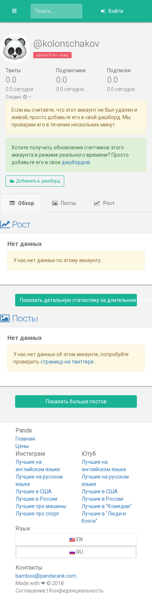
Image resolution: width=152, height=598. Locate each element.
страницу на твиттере (67, 362)
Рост (108, 203)
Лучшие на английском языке (37, 465)
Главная (25, 439)
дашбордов (76, 162)
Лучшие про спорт (37, 514)
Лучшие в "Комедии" (107, 506)
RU (79, 552)
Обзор (25, 203)
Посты (68, 203)
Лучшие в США (33, 491)
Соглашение (30, 591)
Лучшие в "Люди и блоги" (104, 517)
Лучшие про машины (40, 506)
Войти (115, 11)
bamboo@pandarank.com (45, 576)
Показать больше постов (76, 401)
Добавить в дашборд (37, 181)
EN (79, 539)
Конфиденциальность (76, 591)
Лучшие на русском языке (39, 480)
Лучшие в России (36, 499)
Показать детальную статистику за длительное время (78, 300)
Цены (22, 446)
